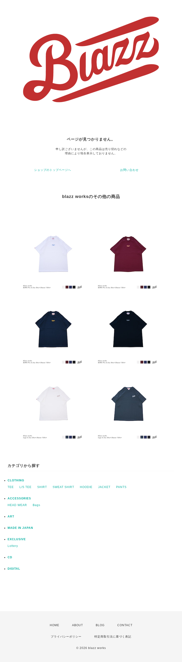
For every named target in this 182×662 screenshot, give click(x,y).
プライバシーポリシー (66, 636)
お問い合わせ (129, 170)
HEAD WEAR (17, 505)
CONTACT (124, 625)
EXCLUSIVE (17, 539)
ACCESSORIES (19, 498)
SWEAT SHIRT (63, 487)
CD (10, 557)
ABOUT (77, 625)
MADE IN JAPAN (20, 528)
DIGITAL (14, 568)
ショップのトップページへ (52, 170)
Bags (36, 505)
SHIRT (42, 487)
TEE (11, 487)
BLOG (100, 625)
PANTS (121, 487)
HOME (54, 625)
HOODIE (86, 487)
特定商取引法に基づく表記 (112, 636)
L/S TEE (25, 487)
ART (11, 516)
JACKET (104, 487)
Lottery (13, 546)
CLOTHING (16, 480)
